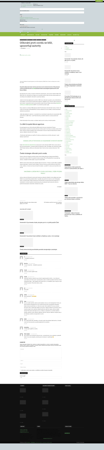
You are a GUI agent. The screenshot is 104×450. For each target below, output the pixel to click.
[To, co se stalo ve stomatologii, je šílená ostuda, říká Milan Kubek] (52, 414)
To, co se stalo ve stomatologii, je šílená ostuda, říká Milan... (51, 418)
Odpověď (25, 259)
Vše (66, 46)
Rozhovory (63, 34)
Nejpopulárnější (69, 49)
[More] (42, 51)
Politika (37, 34)
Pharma (57, 34)
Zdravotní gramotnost (27, 38)
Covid (67, 142)
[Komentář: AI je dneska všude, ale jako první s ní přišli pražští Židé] (41, 215)
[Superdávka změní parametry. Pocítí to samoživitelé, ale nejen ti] (74, 160)
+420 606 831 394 (23, 430)
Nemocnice (68, 116)
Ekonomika (22, 246)
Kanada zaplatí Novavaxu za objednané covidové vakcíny (42, 141)
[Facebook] (35, 2)
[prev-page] (20, 252)
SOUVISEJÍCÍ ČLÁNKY (25, 209)
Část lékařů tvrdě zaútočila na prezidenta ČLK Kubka (50, 394)
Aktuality (23, 34)
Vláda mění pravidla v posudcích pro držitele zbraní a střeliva (74, 198)
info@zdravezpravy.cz (24, 432)
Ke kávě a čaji (44, 39)
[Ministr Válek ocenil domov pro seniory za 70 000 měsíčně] (52, 402)
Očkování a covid (30, 39)
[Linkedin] (39, 51)
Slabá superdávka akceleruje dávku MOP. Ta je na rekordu (74, 183)
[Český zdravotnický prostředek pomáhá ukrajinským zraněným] (41, 242)
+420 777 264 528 (23, 429)
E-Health (69, 34)
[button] (82, 33)
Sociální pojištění (69, 125)
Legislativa (68, 132)
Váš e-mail (22, 24)
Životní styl (68, 138)
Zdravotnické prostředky (71, 136)
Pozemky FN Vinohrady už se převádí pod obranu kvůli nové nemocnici (73, 98)
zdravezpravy (23, 48)
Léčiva (67, 119)
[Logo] (24, 32)
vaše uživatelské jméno (24, 10)
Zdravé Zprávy (69, 110)
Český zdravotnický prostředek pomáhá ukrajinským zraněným (38, 249)
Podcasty (68, 128)
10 (61, 48)
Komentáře (21, 219)
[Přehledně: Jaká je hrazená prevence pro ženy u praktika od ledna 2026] (74, 206)
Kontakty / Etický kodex (27, 5)
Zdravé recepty (69, 113)
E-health (67, 112)
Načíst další (67, 104)
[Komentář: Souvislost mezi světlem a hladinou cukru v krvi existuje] (41, 228)
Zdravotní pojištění (69, 122)
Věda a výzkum (69, 149)
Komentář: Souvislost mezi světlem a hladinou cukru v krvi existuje (39, 236)
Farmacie (68, 145)
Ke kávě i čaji (76, 34)
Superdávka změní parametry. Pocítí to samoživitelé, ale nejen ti (74, 167)
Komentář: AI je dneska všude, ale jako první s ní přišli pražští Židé (39, 222)
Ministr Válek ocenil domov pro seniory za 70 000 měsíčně (50, 406)
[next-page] (65, 219)
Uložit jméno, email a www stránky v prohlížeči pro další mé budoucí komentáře (36, 370)
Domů (21, 38)
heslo (21, 14)
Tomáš (25, 270)
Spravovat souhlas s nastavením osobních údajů (44, 442)
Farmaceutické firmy (70, 139)
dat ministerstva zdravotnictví (29, 144)
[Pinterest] (34, 51)
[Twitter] (36, 2)
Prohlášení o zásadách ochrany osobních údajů (29, 18)
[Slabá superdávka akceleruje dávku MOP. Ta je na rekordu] (74, 176)
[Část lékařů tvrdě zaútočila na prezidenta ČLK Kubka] (52, 390)
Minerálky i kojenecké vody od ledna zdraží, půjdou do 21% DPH (28, 203)
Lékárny (67, 126)
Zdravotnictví (30, 34)
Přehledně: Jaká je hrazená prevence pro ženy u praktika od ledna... (73, 214)
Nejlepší (67, 48)
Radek (25, 319)
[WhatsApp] (36, 51)
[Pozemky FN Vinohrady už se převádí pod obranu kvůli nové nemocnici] (74, 92)
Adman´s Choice (69, 144)
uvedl (34, 88)
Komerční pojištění (69, 135)
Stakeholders (68, 141)
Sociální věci (44, 34)
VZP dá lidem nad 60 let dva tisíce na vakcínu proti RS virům (53, 203)
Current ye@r (23, 375)
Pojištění (51, 34)
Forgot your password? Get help (26, 17)
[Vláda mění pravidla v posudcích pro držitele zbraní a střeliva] (74, 191)
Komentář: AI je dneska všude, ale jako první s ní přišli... (74, 59)
